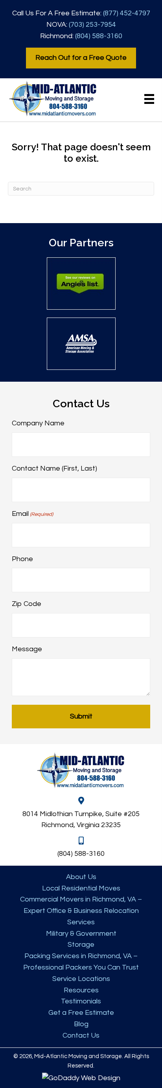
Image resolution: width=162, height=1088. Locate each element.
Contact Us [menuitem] (81, 1035)
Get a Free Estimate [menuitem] (81, 1012)
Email (32, 513)
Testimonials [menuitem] (81, 1001)
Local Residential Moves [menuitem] (81, 888)
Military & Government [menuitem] (81, 933)
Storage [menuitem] (81, 944)
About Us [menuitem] (81, 877)
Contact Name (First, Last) (54, 468)
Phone (22, 559)
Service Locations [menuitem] (81, 979)
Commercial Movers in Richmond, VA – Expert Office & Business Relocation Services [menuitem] (81, 911)
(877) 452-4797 (126, 13)
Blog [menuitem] (81, 1024)
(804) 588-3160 (98, 36)
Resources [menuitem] (81, 990)
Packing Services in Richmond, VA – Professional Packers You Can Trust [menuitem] (81, 961)
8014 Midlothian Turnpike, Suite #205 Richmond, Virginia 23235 (81, 819)
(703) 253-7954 (92, 24)
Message (27, 649)
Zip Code (26, 604)
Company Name (38, 423)
